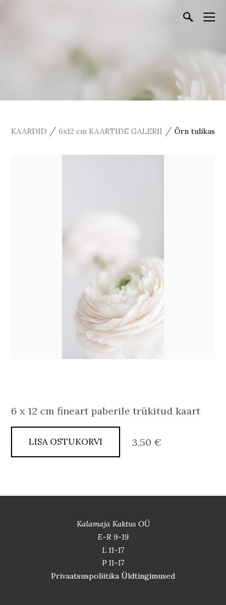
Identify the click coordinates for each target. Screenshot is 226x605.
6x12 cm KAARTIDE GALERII (110, 131)
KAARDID (29, 131)
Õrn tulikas (194, 131)
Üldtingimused (148, 576)
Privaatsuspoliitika (86, 576)
